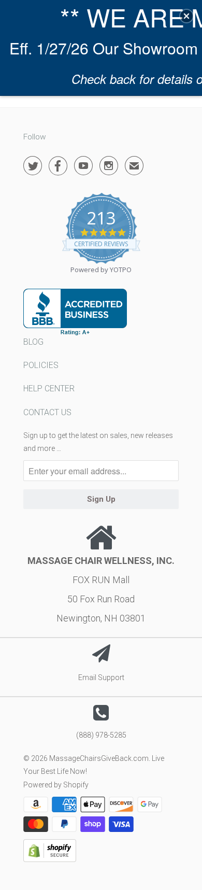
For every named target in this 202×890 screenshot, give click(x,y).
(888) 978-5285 (101, 735)
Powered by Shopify (56, 785)
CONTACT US (47, 412)
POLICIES (41, 365)
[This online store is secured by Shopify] (49, 859)
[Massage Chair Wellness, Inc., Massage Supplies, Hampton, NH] (75, 312)
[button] (186, 16)
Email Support (101, 677)
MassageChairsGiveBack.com (99, 758)
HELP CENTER (49, 388)
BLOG (33, 342)
